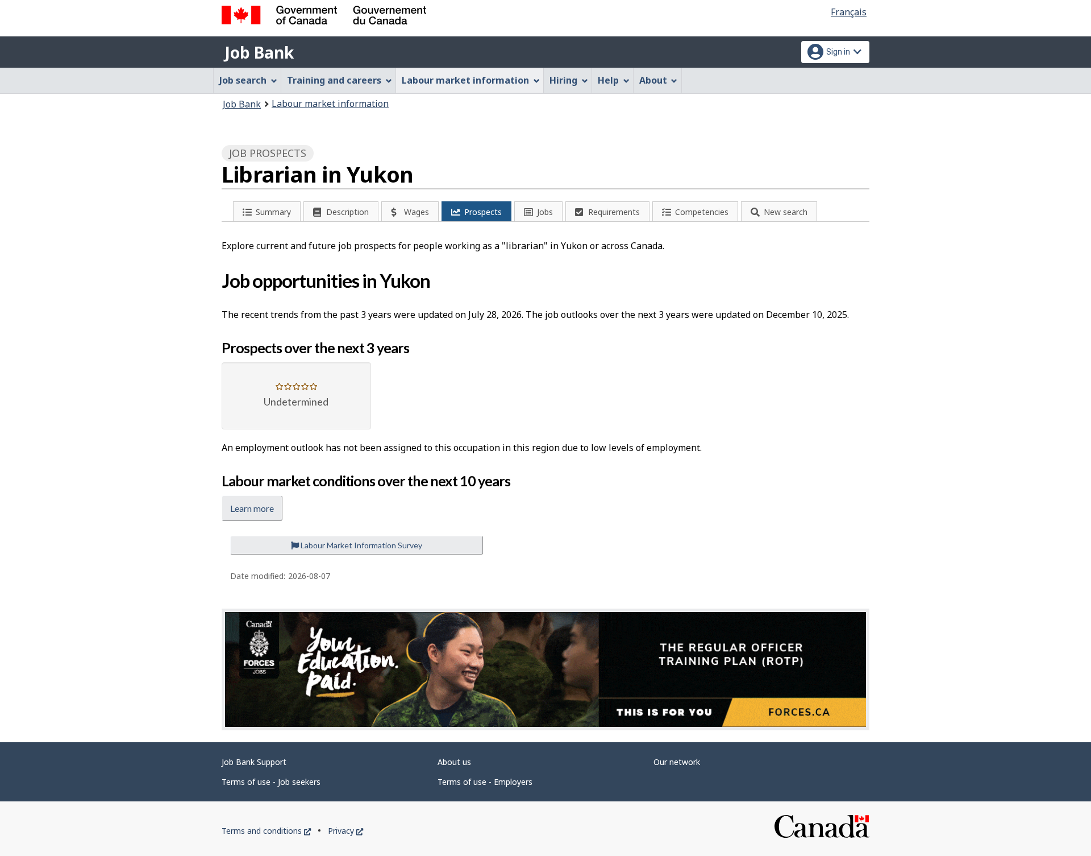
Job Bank (259, 52)
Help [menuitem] (608, 80)
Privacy (345, 830)
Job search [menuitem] (242, 80)
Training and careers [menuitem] (334, 80)
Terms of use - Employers (485, 781)
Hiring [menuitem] (563, 80)
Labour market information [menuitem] (465, 80)
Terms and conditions (266, 830)
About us (454, 761)
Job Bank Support (254, 761)
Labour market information (330, 103)
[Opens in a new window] (545, 669)
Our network (676, 761)
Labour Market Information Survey (360, 545)
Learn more (252, 508)
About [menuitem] (653, 80)
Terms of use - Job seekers (271, 781)
